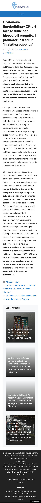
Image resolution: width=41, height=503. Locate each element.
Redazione (15, 496)
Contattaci (20, 482)
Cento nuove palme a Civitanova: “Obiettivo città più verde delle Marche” (19, 288)
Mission (7, 496)
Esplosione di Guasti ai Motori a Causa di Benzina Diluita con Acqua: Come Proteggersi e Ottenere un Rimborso (20, 400)
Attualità (10, 282)
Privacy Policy (25, 496)
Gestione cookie (35, 501)
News (17, 282)
